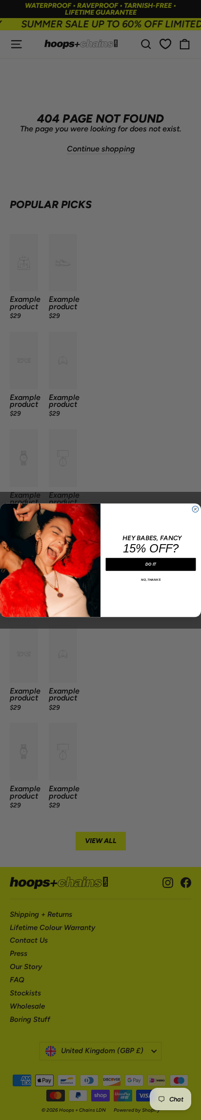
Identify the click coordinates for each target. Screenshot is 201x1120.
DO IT (150, 564)
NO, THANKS (151, 579)
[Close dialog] (195, 509)
